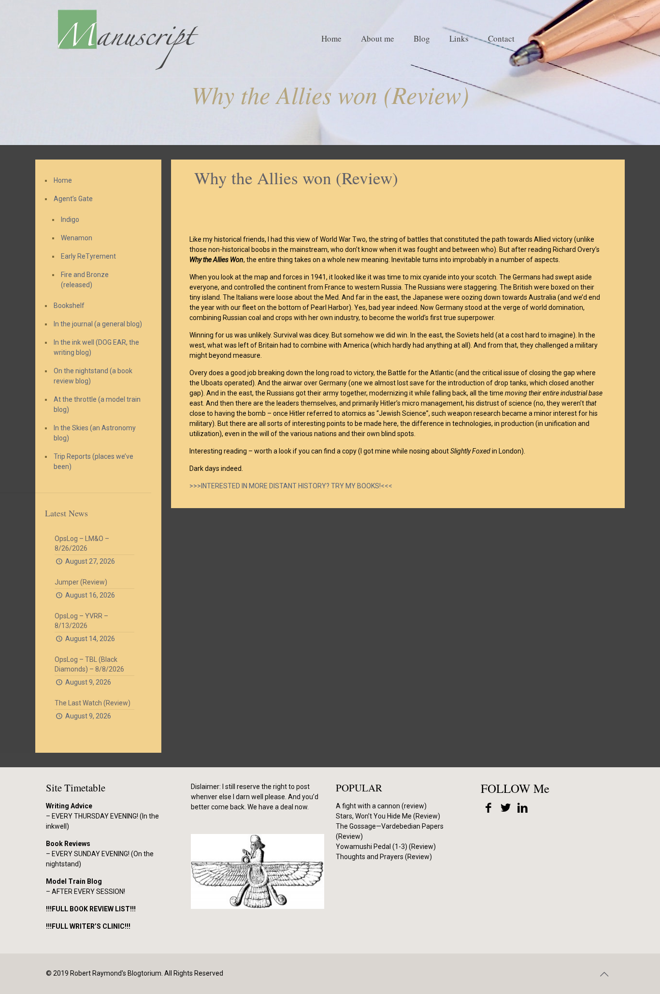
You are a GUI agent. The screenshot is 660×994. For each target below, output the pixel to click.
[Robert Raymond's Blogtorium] (128, 38)
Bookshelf (69, 305)
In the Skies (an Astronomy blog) (95, 433)
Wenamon (76, 238)
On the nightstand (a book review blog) (93, 376)
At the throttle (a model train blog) (97, 404)
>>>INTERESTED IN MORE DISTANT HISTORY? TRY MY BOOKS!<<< (290, 486)
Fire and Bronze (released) (85, 280)
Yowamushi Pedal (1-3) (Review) (386, 846)
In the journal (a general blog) (98, 324)
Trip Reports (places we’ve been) (93, 461)
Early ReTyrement (88, 256)
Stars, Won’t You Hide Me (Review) (388, 816)
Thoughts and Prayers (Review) (384, 857)
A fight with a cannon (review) (381, 806)
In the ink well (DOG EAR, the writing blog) (96, 347)
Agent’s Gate (73, 199)
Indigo (70, 219)
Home (63, 180)
